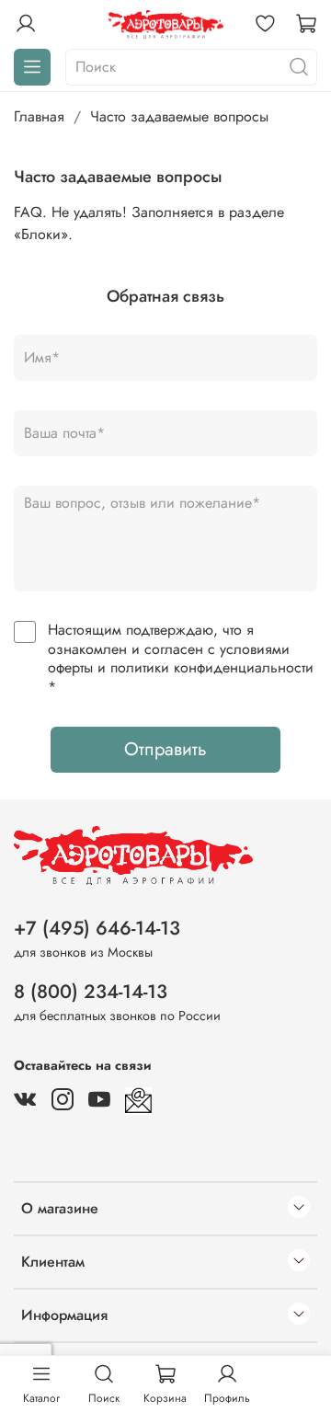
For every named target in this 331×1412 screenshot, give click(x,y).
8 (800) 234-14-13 (90, 991)
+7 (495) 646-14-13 (97, 928)
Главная (39, 116)
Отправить (165, 749)
